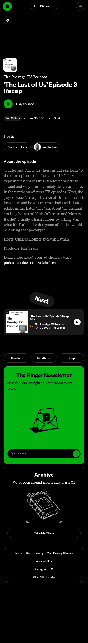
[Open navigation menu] (80, 6)
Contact (17, 358)
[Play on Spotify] (8, 20)
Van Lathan (50, 147)
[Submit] (76, 453)
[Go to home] (7, 6)
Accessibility (44, 561)
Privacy (39, 553)
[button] (44, 6)
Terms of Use (23, 553)
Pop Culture (12, 118)
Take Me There (44, 533)
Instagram (41, 569)
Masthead (44, 358)
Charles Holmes (17, 147)
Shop (71, 358)
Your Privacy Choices (60, 553)
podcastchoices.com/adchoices (30, 262)
